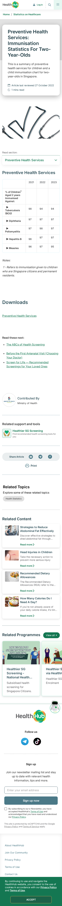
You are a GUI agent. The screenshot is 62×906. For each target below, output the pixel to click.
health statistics (14, 498)
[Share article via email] (31, 457)
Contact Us (11, 874)
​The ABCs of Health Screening (25, 344)
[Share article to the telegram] (40, 457)
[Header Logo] (11, 5)
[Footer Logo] (31, 719)
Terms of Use (36, 811)
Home (6, 14)
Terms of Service (31, 826)
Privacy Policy (19, 817)
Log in (40, 4)
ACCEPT (31, 899)
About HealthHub (14, 845)
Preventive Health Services (19, 315)
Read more (26, 544)
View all (50, 635)
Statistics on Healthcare (27, 14)
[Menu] (58, 5)
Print (34, 465)
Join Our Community (16, 852)
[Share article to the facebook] (50, 457)
